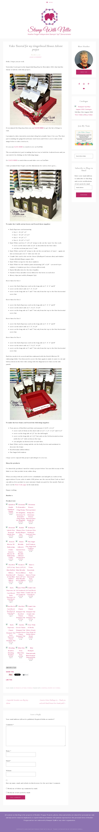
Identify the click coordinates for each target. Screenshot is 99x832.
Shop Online (88, 115)
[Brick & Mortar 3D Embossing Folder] (11, 550)
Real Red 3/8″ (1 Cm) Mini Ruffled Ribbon (10, 577)
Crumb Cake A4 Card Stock (31, 593)
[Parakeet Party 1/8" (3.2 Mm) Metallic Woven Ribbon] (21, 573)
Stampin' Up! (51, 688)
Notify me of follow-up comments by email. (23, 788)
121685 (30, 596)
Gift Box (24, 688)
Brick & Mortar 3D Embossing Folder (11, 554)
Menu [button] (51, 2)
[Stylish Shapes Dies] (21, 530)
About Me (83, 72)
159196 (20, 582)
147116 (30, 619)
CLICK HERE (39, 128)
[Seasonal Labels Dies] (11, 530)
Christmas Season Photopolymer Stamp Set (30, 517)
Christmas (44, 688)
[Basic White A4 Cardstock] (21, 590)
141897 (30, 637)
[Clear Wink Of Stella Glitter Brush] (31, 630)
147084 (21, 619)
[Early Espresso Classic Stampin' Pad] (11, 633)
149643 (11, 559)
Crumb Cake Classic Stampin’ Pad (30, 615)
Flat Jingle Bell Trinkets (31, 547)
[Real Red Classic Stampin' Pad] (21, 612)
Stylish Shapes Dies (21, 533)
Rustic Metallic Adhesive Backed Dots (21, 554)
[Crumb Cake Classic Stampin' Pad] (31, 612)
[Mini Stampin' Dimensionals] (31, 653)
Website (9, 770)
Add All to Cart (11, 667)
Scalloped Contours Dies (31, 533)
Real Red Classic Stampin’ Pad (20, 615)
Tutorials (30, 688)
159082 (21, 559)
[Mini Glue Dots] (21, 651)
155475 (30, 580)
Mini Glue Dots (20, 654)
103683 (20, 656)
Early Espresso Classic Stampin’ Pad (10, 637)
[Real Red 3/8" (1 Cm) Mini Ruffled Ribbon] (11, 573)
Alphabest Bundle (11, 510)
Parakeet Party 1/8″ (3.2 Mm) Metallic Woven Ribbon (21, 577)
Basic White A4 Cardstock (20, 593)
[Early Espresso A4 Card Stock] (11, 593)
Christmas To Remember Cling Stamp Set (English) (20, 517)
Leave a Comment (36, 57)
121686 (11, 600)
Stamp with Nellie (49, 21)
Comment (10, 725)
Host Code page (20, 485)
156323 (11, 582)
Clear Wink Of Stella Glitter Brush (30, 634)
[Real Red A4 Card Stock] (11, 609)
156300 (21, 522)
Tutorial (57, 688)
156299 (11, 536)
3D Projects (17, 688)
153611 (10, 656)
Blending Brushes (11, 654)
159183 (20, 536)
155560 (30, 536)
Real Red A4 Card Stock (11, 612)
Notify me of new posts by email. (19, 792)
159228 (20, 596)
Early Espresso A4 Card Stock (11, 597)
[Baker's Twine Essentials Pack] (31, 573)
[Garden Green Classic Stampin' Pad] (21, 630)
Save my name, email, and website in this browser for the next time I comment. (33, 783)
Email (8, 761)
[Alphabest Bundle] (11, 507)
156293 (30, 522)
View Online (79, 115)
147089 (21, 637)
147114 (10, 642)
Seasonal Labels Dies (11, 533)
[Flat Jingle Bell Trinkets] (31, 544)
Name (8, 751)
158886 (11, 513)
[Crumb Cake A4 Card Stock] (31, 590)
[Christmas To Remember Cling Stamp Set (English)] (21, 513)
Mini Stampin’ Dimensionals (30, 656)
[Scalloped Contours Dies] (31, 530)
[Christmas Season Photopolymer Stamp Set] (31, 513)
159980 (31, 550)
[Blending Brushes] (11, 651)
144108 (30, 659)
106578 (11, 614)
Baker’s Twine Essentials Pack (30, 577)
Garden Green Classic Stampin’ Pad (20, 634)
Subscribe (83, 194)
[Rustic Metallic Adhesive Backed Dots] (21, 550)
